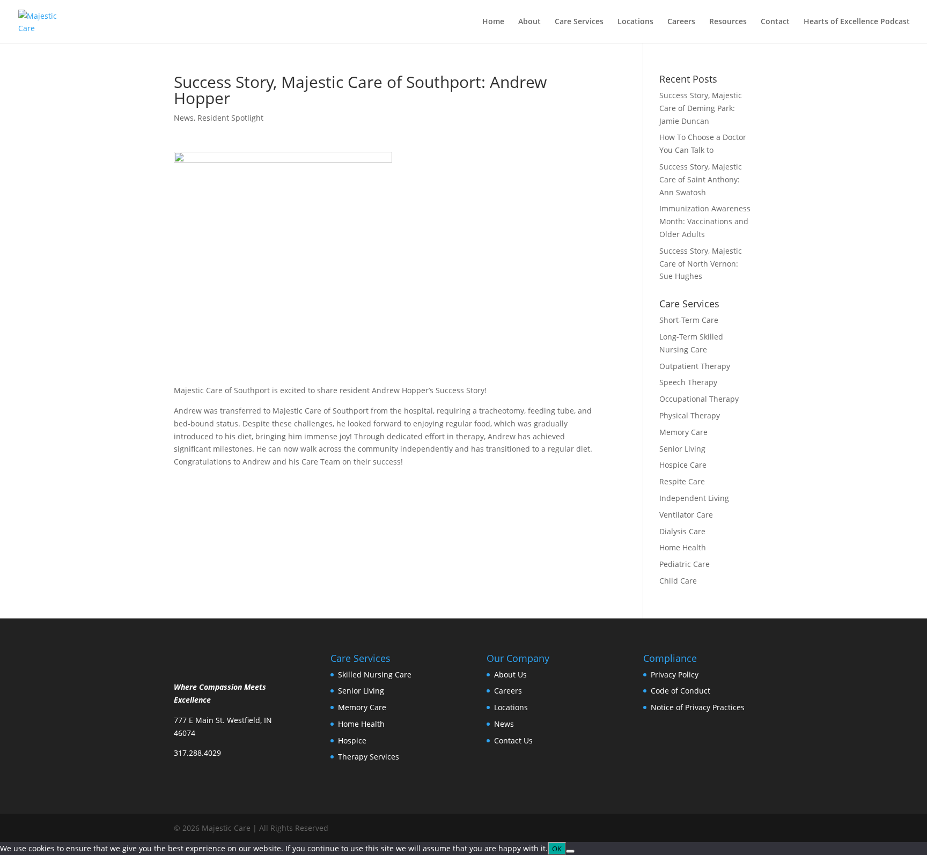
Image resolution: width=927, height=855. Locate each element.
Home (493, 22)
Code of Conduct (680, 691)
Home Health (682, 547)
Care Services (579, 22)
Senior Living (682, 449)
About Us (510, 674)
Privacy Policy (674, 674)
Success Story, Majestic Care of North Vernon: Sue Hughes (700, 264)
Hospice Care (683, 465)
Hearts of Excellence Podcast (857, 22)
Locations (635, 22)
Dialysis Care (682, 531)
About (529, 22)
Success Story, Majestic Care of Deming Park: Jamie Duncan (700, 108)
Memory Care (683, 432)
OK (557, 848)
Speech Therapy (688, 382)
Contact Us (513, 740)
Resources (728, 22)
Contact (775, 22)
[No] (570, 851)
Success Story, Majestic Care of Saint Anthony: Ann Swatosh (700, 179)
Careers (681, 22)
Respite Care (682, 481)
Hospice (352, 740)
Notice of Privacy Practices (698, 707)
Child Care (678, 581)
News (184, 118)
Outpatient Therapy (694, 366)
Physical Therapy (689, 415)
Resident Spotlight (230, 118)
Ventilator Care (686, 515)
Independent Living (694, 498)
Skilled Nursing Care (374, 674)
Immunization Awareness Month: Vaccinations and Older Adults (705, 221)
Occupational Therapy (699, 399)
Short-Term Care (688, 320)
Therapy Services (368, 756)
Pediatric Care (684, 564)
